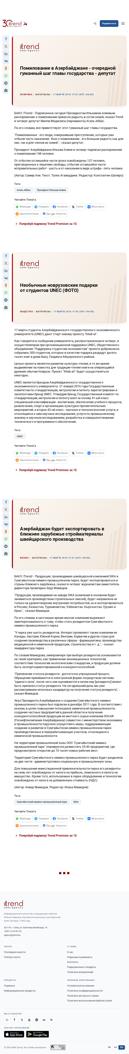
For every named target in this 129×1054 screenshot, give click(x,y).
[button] (6, 39)
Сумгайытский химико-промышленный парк (42, 801)
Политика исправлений (80, 972)
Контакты (72, 962)
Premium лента (12, 957)
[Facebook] (14, 1020)
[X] (22, 1020)
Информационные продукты (20, 990)
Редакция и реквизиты (79, 957)
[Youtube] (29, 1020)
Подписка (9, 985)
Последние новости (15, 952)
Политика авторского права (83, 995)
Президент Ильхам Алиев (51, 190)
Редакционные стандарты (81, 967)
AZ (115, 1047)
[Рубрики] (122, 23)
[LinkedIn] (44, 1020)
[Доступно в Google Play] (37, 1034)
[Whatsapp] (7, 1020)
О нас (70, 952)
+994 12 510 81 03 (12, 931)
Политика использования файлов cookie (89, 1000)
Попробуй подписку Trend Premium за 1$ (47, 223)
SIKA (75, 801)
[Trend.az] (15, 23)
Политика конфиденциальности (85, 990)
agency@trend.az (12, 935)
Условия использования (80, 985)
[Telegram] (37, 1020)
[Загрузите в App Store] (14, 1034)
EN (109, 1047)
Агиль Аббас (24, 190)
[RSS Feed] (51, 1020)
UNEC (20, 436)
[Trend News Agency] (13, 904)
